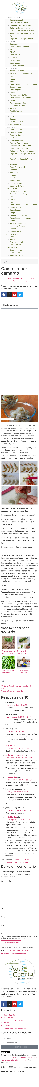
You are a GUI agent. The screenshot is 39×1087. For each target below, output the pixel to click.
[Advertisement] (19, 330)
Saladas (13, 108)
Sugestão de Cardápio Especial (21, 39)
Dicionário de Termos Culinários (22, 31)
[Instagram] (9, 294)
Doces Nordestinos (17, 66)
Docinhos (13, 58)
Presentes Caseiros (17, 135)
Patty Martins (11, 746)
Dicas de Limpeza (16, 132)
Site (2, 926)
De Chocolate (15, 55)
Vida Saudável (15, 124)
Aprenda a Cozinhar (12, 17)
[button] (35, 305)
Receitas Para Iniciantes (19, 23)
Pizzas (12, 79)
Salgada (13, 119)
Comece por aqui (16, 20)
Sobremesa (14, 44)
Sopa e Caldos (15, 87)
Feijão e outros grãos (18, 103)
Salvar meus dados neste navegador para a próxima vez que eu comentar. (19, 937)
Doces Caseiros (16, 63)
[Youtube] (14, 294)
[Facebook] (3, 294)
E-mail (4, 917)
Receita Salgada (10, 68)
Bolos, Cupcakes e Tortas (19, 47)
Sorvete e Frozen (16, 60)
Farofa (12, 100)
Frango (12, 92)
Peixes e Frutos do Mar (18, 95)
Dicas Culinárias (16, 130)
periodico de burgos (14, 755)
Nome (4, 908)
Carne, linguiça (15, 90)
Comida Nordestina (17, 111)
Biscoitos (13, 49)
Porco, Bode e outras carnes (20, 98)
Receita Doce (9, 41)
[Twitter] (20, 294)
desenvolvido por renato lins (12, 1071)
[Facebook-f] (3, 1004)
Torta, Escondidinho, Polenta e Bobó (23, 84)
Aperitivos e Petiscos (18, 71)
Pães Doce (14, 52)
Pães (12, 82)
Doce (12, 116)
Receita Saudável (11, 114)
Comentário (6, 881)
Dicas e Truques (10, 127)
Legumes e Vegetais (17, 106)
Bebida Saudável (16, 122)
